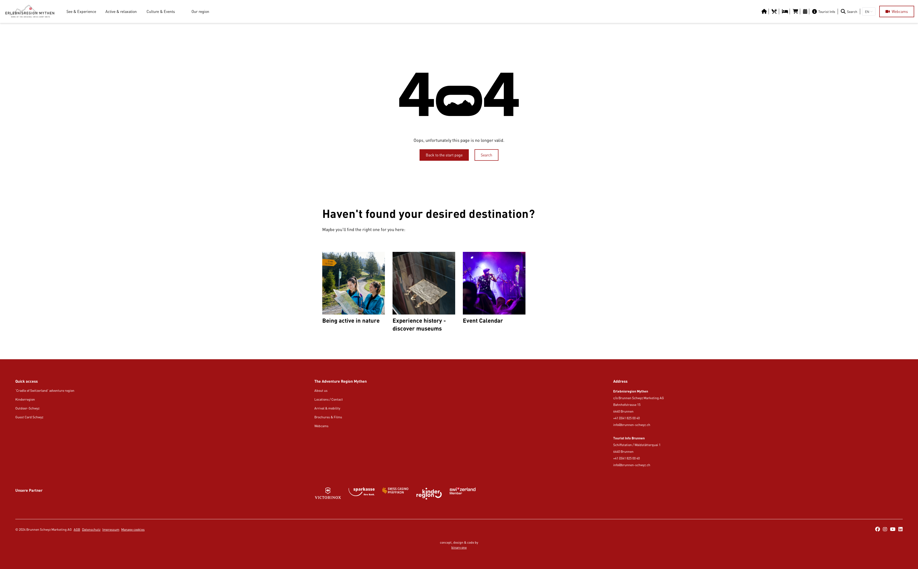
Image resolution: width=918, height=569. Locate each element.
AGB (77, 529)
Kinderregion (25, 399)
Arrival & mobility (327, 408)
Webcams (321, 426)
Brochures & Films (328, 417)
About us (321, 390)
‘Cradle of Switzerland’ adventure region (44, 390)
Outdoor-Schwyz (27, 408)
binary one (459, 547)
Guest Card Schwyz (29, 417)
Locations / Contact (328, 399)
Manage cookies (133, 529)
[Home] (30, 11)
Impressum (110, 529)
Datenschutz (91, 529)
